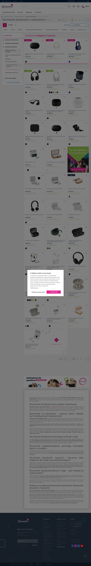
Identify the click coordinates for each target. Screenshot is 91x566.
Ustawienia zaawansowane (38, 292)
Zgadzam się (53, 292)
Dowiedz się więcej (34, 287)
